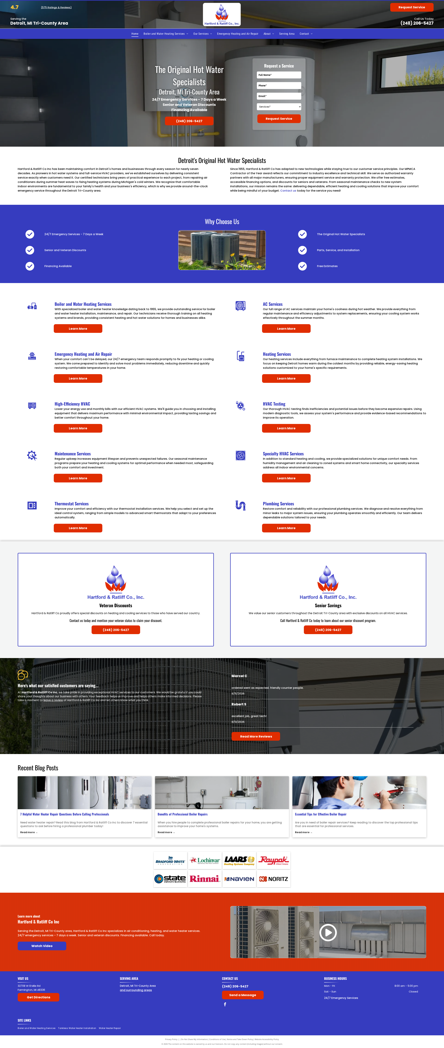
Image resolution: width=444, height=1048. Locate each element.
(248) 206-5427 (417, 23)
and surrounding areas (136, 990)
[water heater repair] (85, 792)
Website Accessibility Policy (267, 1039)
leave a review (53, 700)
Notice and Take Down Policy (240, 1039)
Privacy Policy (171, 1039)
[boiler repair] (359, 792)
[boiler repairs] (222, 792)
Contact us (288, 191)
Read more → (29, 832)
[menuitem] (135, 34)
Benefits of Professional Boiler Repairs (183, 814)
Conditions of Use (217, 1039)
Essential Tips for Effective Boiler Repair (321, 814)
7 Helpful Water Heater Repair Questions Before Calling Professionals (64, 814)
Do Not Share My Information (194, 1039)
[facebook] (225, 1004)
